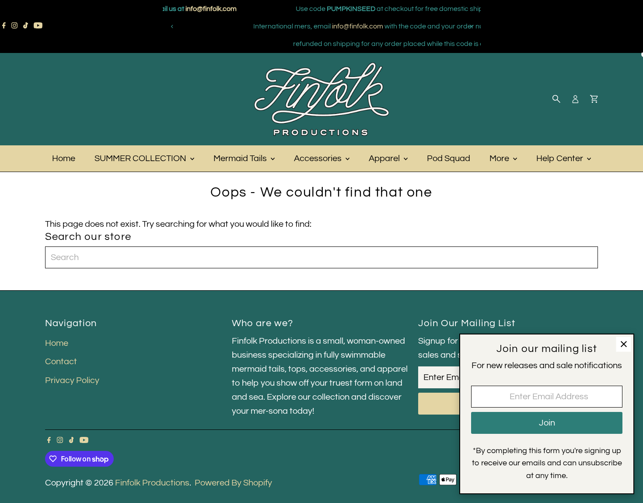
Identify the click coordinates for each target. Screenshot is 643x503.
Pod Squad (448, 158)
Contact (61, 361)
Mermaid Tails (241, 158)
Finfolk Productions (152, 482)
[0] (594, 99)
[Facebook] (4, 26)
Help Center (560, 158)
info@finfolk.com (289, 26)
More (500, 158)
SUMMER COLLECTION (141, 158)
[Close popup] (623, 344)
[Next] (471, 26)
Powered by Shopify (233, 482)
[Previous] (172, 26)
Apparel (385, 158)
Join (547, 423)
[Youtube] (38, 26)
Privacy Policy (72, 380)
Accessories (318, 158)
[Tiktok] (25, 26)
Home (63, 158)
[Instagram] (14, 26)
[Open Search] (556, 99)
